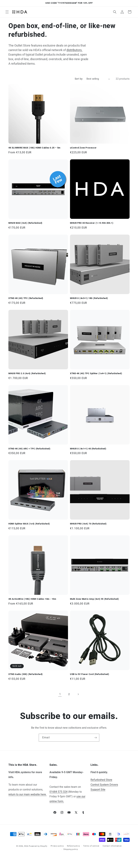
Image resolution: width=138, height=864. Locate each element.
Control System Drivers (104, 785)
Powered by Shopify (38, 846)
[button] (7, 12)
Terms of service (91, 846)
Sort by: (79, 79)
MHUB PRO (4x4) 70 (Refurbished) (88, 523)
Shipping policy (70, 849)
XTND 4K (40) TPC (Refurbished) (25, 298)
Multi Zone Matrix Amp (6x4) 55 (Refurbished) (94, 599)
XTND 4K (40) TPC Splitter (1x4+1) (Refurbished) (96, 373)
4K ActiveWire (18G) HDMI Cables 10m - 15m (32, 599)
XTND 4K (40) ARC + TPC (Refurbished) (29, 448)
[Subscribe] (95, 738)
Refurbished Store (101, 780)
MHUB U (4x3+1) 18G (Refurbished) (89, 298)
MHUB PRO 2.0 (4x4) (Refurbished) (27, 373)
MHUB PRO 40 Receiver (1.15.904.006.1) (91, 223)
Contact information (112, 846)
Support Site (98, 790)
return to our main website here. (27, 794)
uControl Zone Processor (83, 147)
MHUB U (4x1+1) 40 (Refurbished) (88, 448)
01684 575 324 (58, 792)
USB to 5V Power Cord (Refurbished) (89, 674)
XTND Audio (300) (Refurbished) (25, 674)
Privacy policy (57, 846)
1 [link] (60, 694)
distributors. (74, 50)
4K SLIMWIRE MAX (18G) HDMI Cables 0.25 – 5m (34, 147)
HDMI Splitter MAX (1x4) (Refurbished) (29, 523)
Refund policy (73, 846)
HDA (26, 846)
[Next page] (78, 694)
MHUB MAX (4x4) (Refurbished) (25, 223)
